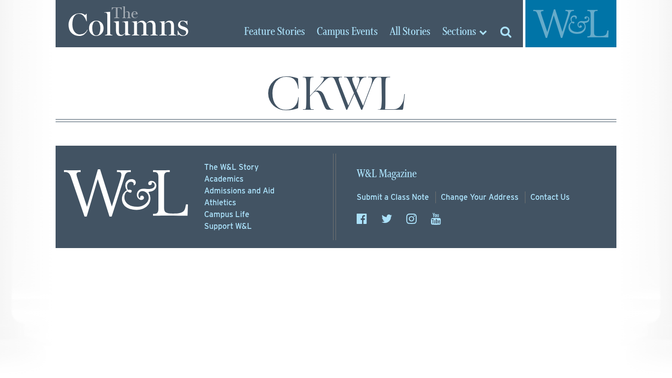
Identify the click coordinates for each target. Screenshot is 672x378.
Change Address (480, 197)
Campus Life (226, 214)
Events (347, 32)
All (410, 32)
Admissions (239, 190)
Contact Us (550, 197)
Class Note (393, 197)
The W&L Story (231, 167)
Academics (224, 179)
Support (228, 226)
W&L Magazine (387, 174)
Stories (274, 32)
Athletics (220, 202)
